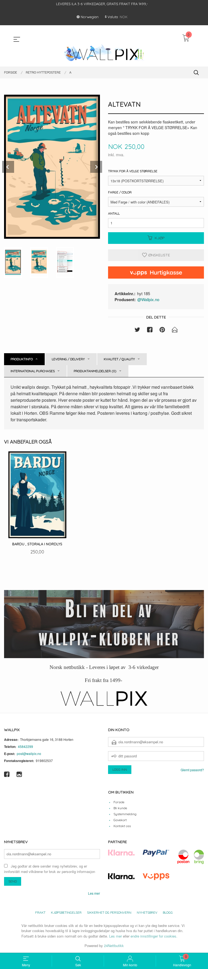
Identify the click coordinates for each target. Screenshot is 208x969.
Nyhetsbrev (147, 912)
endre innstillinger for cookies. (154, 936)
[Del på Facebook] (150, 330)
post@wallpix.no (29, 753)
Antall (114, 213)
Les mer (94, 893)
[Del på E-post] (175, 330)
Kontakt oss (122, 826)
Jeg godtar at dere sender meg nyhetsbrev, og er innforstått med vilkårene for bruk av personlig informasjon (49, 868)
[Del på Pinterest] (162, 330)
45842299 (25, 746)
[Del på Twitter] (137, 330)
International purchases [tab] (33, 371)
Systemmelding (124, 814)
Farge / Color (120, 192)
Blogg (168, 912)
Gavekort (120, 820)
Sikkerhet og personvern (109, 912)
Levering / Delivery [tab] (68, 359)
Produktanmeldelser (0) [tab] (95, 371)
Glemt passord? (192, 769)
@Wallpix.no (148, 299)
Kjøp (160, 237)
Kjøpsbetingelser (66, 912)
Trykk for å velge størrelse (132, 171)
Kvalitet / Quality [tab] (119, 359)
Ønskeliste (158, 255)
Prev (8, 167)
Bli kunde (120, 808)
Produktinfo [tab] (22, 359)
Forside (118, 802)
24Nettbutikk (114, 945)
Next (96, 167)
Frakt (40, 912)
